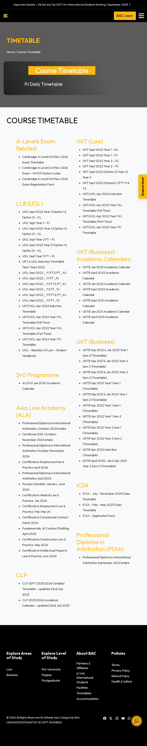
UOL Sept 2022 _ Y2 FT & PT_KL (44, 284)
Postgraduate (51, 680)
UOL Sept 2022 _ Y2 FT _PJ (41, 289)
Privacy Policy (120, 670)
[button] (136, 723)
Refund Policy (120, 676)
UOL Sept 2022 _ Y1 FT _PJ (40, 278)
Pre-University (51, 669)
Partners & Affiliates (83, 665)
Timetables (83, 693)
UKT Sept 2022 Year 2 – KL (100, 161)
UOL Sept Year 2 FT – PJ (38, 239)
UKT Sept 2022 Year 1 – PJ (100, 155)
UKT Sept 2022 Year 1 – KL (100, 150)
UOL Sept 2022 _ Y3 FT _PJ (41, 300)
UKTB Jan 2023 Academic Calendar (106, 267)
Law (9, 669)
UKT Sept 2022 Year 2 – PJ (100, 166)
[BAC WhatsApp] (129, 718)
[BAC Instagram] (117, 718)
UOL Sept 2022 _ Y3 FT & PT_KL (44, 295)
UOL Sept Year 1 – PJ (36, 223)
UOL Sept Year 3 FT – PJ (38, 256)
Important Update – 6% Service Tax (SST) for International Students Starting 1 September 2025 (71, 4)
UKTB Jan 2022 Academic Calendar (106, 284)
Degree (47, 675)
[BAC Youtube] (123, 718)
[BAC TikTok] (135, 718)
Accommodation (87, 699)
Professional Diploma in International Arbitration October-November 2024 (46, 450)
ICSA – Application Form (98, 516)
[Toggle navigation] (141, 15)
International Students (84, 680)
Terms (115, 665)
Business (12, 675)
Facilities (82, 687)
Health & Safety (121, 681)
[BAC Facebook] (105, 718)
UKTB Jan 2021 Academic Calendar (106, 311)
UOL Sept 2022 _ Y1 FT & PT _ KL (44, 273)
